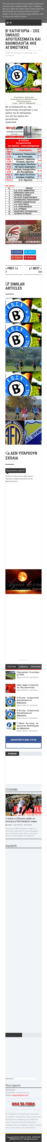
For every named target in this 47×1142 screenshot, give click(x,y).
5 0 (40, 271)
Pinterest (31, 257)
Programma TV (9, 1078)
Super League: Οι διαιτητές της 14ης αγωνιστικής (27, 686)
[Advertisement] (23, 552)
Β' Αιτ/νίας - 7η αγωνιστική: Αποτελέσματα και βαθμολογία (28, 700)
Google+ (18, 257)
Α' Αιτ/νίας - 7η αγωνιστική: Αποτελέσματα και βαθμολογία (28, 713)
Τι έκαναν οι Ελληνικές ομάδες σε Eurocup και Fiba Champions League (21, 820)
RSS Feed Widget (23, 660)
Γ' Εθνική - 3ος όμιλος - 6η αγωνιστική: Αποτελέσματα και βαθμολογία (28, 725)
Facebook (18, 252)
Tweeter (31, 252)
